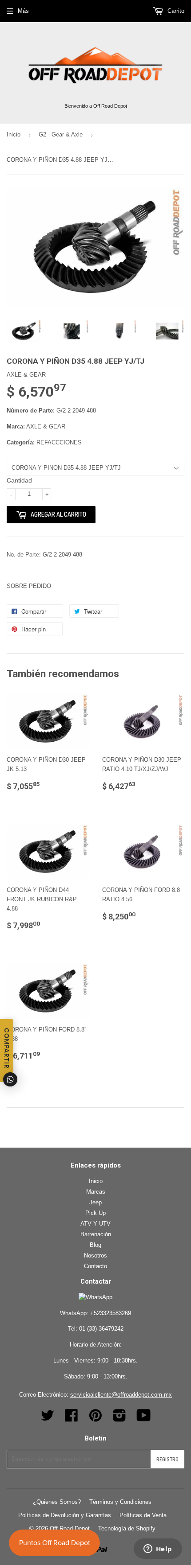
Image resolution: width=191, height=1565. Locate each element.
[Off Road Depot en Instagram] (119, 1418)
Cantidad (19, 480)
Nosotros (95, 1255)
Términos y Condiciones (120, 1502)
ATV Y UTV (95, 1223)
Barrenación (95, 1234)
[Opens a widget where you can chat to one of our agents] (157, 1549)
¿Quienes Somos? (57, 1502)
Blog (95, 1245)
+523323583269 (110, 1313)
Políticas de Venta (143, 1515)
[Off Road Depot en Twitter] (47, 1418)
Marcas (95, 1191)
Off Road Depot (70, 1528)
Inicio (13, 134)
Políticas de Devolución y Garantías (64, 1515)
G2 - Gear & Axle (61, 134)
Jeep (95, 1202)
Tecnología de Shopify (126, 1528)
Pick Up (95, 1213)
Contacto (95, 1266)
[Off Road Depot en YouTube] (144, 1418)
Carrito (175, 11)
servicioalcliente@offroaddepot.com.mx (121, 1394)
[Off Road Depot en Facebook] (71, 1418)
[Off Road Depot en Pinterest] (95, 1418)
